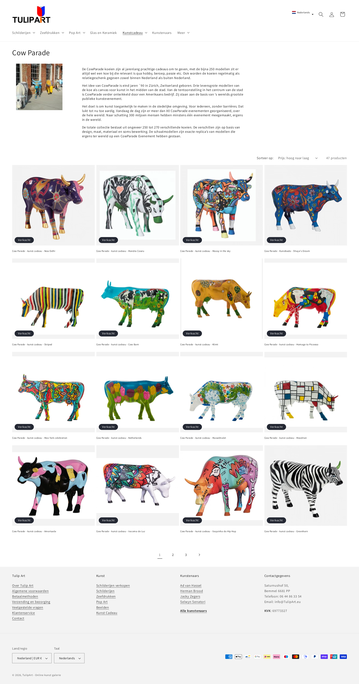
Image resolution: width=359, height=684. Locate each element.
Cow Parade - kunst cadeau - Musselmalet (203, 437)
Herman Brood (191, 591)
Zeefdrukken (106, 596)
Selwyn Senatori (192, 602)
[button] (23, 33)
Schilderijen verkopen (113, 585)
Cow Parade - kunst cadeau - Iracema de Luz (120, 531)
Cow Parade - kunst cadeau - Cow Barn (117, 344)
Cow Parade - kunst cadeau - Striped (32, 344)
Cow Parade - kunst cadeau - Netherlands (119, 437)
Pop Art (102, 602)
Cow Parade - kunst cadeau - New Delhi (33, 251)
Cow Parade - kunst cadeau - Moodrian (285, 437)
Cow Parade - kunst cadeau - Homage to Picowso (291, 344)
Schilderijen (105, 591)
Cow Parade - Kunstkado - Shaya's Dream (287, 251)
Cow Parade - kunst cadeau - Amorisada (34, 531)
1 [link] (160, 555)
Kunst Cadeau (106, 613)
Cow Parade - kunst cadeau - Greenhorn (286, 531)
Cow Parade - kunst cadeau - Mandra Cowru (120, 251)
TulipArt (27, 675)
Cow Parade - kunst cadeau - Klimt (199, 344)
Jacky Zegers (190, 596)
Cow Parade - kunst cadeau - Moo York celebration (39, 437)
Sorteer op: (265, 158)
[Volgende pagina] (199, 554)
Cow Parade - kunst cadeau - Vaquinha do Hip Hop (208, 531)
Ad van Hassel (191, 585)
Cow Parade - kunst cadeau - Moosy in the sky (205, 251)
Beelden (102, 607)
